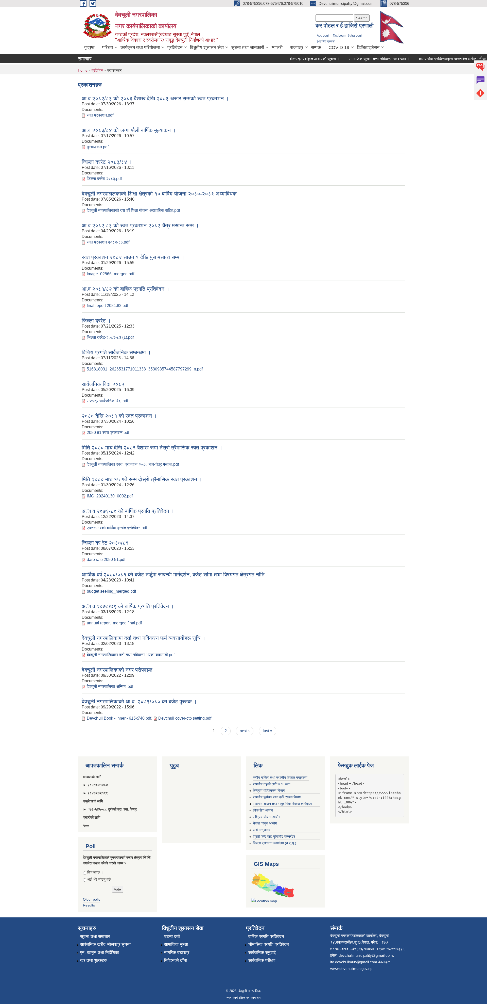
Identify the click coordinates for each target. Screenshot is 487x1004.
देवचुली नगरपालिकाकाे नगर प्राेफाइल (117, 670)
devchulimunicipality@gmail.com (366, 955)
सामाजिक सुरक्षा (176, 944)
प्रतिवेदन (174, 47)
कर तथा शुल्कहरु (93, 960)
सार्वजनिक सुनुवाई (262, 952)
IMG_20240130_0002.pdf (110, 496)
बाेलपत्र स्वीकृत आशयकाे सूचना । (304, 59)
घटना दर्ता (172, 936)
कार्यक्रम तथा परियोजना (140, 47)
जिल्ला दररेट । (96, 320)
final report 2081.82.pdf (107, 305)
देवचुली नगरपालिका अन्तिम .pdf (110, 686)
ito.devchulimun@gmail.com (353, 962)
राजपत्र (296, 47)
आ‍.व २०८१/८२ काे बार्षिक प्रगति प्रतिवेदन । (125, 289)
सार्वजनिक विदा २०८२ (103, 384)
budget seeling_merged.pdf (111, 591)
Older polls (91, 899)
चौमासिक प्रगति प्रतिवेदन (268, 944)
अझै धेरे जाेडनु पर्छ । (100, 879)
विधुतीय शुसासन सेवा (207, 47)
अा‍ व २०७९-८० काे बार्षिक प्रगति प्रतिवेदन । (128, 511)
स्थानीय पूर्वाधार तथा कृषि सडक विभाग (277, 797)
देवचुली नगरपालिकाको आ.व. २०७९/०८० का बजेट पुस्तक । (139, 701)
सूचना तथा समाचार (95, 936)
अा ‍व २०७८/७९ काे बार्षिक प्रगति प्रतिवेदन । (128, 606)
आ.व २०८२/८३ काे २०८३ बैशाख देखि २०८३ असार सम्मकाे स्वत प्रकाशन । (155, 98)
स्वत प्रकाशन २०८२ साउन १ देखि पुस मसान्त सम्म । (133, 257)
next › (245, 731)
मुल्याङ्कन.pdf (98, 147)
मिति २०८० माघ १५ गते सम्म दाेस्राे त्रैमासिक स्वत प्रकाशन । (142, 479)
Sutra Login (355, 35)
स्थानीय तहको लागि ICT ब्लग (271, 784)
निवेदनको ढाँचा (175, 960)
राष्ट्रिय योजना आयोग (266, 817)
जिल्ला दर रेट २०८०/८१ (105, 543)
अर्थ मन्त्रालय (261, 830)
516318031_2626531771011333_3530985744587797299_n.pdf (145, 369)
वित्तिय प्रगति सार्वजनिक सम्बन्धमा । (116, 352)
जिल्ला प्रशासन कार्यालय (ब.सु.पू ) (274, 843)
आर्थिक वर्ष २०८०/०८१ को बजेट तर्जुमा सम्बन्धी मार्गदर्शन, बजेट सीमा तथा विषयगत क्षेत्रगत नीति (173, 574)
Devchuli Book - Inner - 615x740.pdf (119, 718)
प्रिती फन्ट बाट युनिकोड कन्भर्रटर (274, 836)
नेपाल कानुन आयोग (265, 823)
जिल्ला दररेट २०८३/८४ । (107, 162)
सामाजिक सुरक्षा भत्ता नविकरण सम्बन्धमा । (368, 59)
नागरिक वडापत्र (176, 952)
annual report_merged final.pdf (114, 623)
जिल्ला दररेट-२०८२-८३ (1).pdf (110, 337)
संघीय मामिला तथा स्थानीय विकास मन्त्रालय (280, 777)
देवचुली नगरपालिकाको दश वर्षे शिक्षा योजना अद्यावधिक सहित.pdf (133, 210)
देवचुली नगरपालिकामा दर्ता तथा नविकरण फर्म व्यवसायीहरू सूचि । (143, 638)
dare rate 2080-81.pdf (106, 559)
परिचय (107, 47)
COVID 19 (338, 47)
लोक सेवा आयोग (263, 810)
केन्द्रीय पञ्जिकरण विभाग (269, 790)
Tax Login (339, 35)
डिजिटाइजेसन (368, 47)
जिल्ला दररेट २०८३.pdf (104, 178)
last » (267, 731)
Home (83, 70)
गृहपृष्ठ (89, 47)
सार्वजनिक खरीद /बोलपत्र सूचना (105, 944)
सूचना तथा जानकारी (247, 47)
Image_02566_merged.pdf (110, 274)
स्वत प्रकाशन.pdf (100, 115)
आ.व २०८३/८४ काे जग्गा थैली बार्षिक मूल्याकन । (129, 130)
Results (89, 905)
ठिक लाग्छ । (95, 872)
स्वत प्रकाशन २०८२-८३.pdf (108, 242)
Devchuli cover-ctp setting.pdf (184, 718)
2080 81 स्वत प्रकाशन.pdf (108, 432)
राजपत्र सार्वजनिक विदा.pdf (107, 401)
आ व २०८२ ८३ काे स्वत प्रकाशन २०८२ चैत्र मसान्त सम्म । (140, 225)
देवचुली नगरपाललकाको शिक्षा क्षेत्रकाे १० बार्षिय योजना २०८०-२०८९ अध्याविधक (159, 194)
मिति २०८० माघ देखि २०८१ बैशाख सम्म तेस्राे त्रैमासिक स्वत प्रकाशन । (152, 447)
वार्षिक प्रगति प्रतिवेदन (266, 936)
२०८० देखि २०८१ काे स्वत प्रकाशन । (119, 416)
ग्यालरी (277, 47)
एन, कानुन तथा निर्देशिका (99, 952)
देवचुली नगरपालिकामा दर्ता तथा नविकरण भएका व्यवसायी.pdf (131, 655)
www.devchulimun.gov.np (351, 968)
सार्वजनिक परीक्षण (261, 960)
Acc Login (324, 35)
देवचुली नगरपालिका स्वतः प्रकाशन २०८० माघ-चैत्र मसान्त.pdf (133, 464)
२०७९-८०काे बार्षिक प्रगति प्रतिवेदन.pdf (117, 528)
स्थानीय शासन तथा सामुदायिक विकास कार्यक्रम (282, 804)
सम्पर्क (316, 47)
